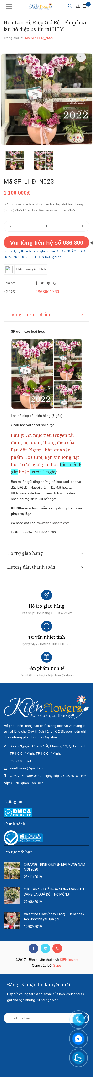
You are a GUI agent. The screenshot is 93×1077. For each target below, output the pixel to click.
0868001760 (47, 291)
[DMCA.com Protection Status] (18, 812)
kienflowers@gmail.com (28, 768)
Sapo (57, 965)
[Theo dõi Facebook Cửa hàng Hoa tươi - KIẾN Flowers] (33, 948)
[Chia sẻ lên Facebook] (37, 283)
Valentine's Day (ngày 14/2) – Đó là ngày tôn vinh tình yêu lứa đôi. (54, 916)
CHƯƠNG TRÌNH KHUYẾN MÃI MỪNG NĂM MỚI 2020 (54, 867)
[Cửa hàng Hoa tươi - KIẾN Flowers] (46, 707)
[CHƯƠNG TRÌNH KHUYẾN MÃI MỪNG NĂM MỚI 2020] (12, 870)
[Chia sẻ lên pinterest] (49, 283)
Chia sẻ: (9, 283)
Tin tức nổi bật (18, 852)
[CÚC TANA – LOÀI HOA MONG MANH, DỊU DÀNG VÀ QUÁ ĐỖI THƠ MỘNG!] (12, 895)
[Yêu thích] (80, 57)
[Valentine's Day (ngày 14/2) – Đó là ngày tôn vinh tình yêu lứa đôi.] (12, 920)
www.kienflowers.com (53, 523)
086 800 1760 (20, 761)
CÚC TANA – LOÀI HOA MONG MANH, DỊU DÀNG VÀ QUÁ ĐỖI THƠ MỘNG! (54, 891)
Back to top (45, 1064)
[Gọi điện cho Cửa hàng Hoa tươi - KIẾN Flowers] (57, 948)
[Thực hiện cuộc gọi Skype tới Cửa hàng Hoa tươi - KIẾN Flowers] (45, 948)
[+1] (55, 283)
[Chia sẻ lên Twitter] (43, 283)
